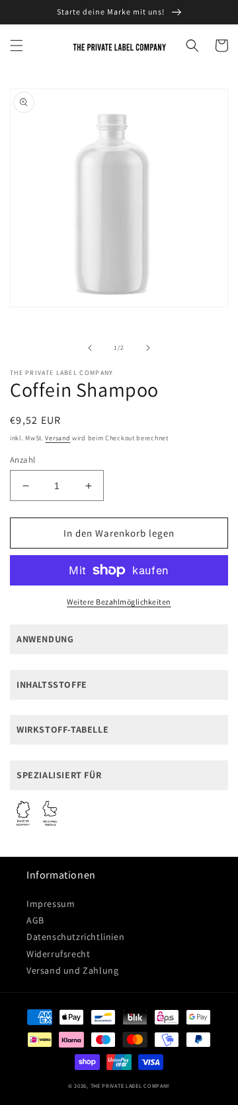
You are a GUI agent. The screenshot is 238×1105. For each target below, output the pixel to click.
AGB (35, 920)
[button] (16, 45)
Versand (57, 438)
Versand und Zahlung (72, 970)
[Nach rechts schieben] (148, 347)
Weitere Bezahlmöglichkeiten (119, 602)
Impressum (50, 904)
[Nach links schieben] (89, 347)
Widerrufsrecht (58, 954)
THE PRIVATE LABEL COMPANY (131, 1085)
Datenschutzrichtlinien (75, 937)
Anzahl (22, 459)
